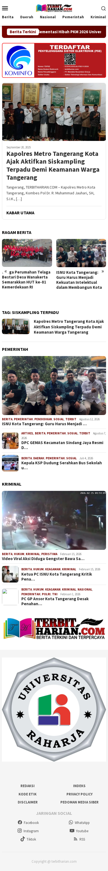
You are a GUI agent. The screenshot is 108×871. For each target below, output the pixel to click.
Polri (46, 594)
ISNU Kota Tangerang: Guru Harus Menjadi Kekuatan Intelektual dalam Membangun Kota (79, 280)
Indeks (79, 786)
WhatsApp (82, 822)
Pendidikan (43, 419)
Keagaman (53, 569)
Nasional (85, 589)
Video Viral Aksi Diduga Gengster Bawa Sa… (43, 558)
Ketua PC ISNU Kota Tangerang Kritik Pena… (56, 577)
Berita (7, 419)
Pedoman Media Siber (79, 802)
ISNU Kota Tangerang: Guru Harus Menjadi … (44, 423)
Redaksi (27, 786)
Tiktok (31, 839)
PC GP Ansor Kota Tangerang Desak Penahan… (55, 601)
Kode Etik (28, 794)
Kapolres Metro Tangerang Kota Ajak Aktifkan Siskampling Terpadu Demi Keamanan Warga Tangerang (52, 166)
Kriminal (33, 554)
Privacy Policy (79, 794)
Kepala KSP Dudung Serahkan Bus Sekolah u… (61, 465)
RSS (82, 839)
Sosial (58, 419)
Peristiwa (49, 554)
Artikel (27, 433)
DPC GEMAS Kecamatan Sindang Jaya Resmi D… (62, 445)
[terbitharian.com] (54, 7)
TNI (55, 594)
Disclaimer (28, 802)
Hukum (19, 554)
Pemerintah (23, 419)
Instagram (31, 831)
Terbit (70, 419)
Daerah (38, 458)
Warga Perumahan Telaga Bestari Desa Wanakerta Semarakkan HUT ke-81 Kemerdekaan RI (26, 280)
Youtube (82, 831)
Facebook (31, 822)
